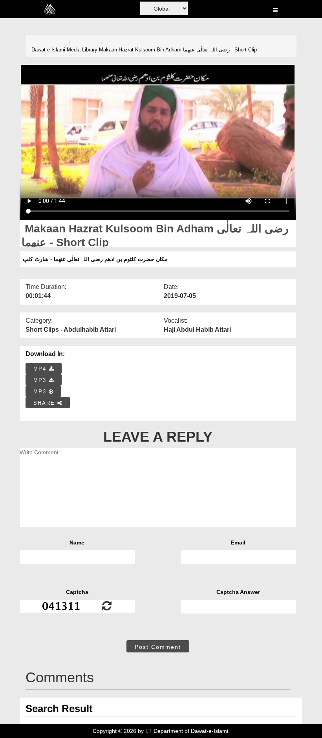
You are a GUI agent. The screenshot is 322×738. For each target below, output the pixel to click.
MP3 (41, 380)
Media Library (82, 50)
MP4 (41, 369)
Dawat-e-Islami (48, 50)
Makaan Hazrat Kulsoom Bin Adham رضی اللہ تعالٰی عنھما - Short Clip (178, 50)
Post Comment (158, 647)
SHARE (45, 403)
